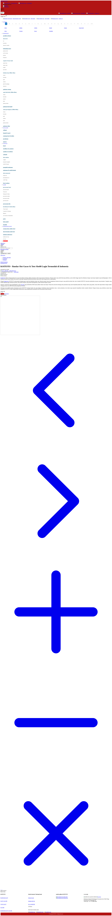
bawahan (4, 77)
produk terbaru (7, 35)
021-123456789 (31, 904)
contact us (61, 18)
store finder (47, 18)
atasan (4, 75)
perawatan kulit (6, 189)
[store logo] (11, 16)
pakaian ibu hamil (7, 106)
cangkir (4, 159)
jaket (4, 101)
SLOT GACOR (4, 901)
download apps (14, 3)
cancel (2, 250)
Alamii (50, 27)
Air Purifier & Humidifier (8, 215)
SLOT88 (2, 907)
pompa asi (5, 175)
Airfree (35, 27)
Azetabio (51, 31)
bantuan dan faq (31, 901)
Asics (5, 31)
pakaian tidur (5, 50)
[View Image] (1, 889)
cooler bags (5, 179)
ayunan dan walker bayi (9, 228)
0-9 (92, 23)
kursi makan (6, 183)
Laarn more (16, 272)
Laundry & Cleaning (7, 211)
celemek (5, 154)
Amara (65, 27)
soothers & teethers (8, 151)
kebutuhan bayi (7, 48)
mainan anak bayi (7, 234)
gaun (4, 79)
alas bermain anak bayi (9, 231)
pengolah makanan (8, 167)
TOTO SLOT (3, 904)
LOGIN (68, 13)
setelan (4, 81)
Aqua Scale (81, 27)
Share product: (3, 295)
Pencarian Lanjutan (4, 249)
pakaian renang (7, 89)
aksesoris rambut (6, 45)
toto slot (22, 284)
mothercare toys (6, 236)
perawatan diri (5, 200)
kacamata (4, 43)
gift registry (29, 3)
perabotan (5, 138)
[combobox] (7, 248)
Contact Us (96, 13)
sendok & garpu (6, 164)
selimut (5, 130)
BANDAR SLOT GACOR (6, 910)
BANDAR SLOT (4, 897)
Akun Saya (3, 243)
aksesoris (4, 86)
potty (4, 218)
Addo (5, 27)
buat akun (5, 258)
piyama (4, 55)
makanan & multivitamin (9, 170)
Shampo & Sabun (6, 194)
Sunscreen (5, 191)
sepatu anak (5, 65)
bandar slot (6, 281)
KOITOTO (3, 277)
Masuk (2, 244)
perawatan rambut (6, 196)
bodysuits (5, 57)
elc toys (4, 239)
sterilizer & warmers (8, 148)
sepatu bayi (5, 63)
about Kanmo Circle (17, 18)
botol (4, 145)
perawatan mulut (6, 198)
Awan (35, 31)
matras (5, 141)
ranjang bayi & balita (8, 136)
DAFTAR (83, 13)
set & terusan (5, 53)
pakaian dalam (5, 103)
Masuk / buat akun (7, 257)
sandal (4, 67)
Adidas (20, 27)
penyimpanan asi (6, 177)
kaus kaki (5, 69)
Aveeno (20, 31)
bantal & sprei (6, 133)
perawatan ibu (6, 203)
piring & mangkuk (6, 161)
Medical (4, 213)
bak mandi (5, 221)
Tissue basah (5, 209)
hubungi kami (31, 897)
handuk (5, 224)
